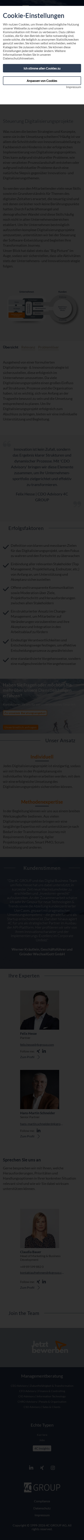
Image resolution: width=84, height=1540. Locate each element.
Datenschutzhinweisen (18, 58)
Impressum (73, 87)
